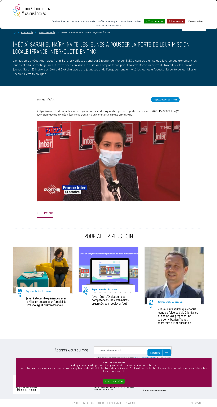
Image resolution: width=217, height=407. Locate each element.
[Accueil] (14, 32)
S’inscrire (155, 352)
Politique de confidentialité (145, 358)
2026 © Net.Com (197, 403)
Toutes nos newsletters (154, 390)
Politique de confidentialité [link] (108, 25)
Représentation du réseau (165, 99)
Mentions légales (80, 403)
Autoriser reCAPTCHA (114, 381)
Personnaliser (195, 21)
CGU (92, 403)
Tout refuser (177, 21)
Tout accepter (156, 21)
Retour (48, 213)
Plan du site (131, 403)
